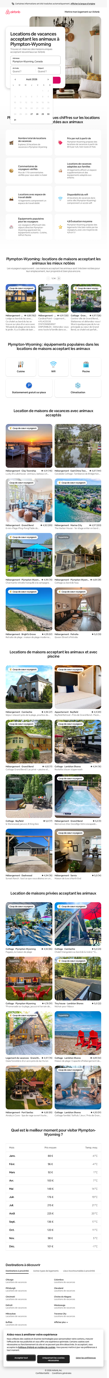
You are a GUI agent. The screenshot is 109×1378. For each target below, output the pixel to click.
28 (37, 114)
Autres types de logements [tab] (46, 1271)
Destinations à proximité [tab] (17, 1271)
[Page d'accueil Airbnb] (13, 11)
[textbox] (23, 71)
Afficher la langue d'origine (83, 3)
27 (32, 114)
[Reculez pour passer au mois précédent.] (15, 79)
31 (15, 120)
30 (48, 114)
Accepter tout (21, 1358)
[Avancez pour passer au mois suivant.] (48, 79)
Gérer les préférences (86, 1358)
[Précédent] (48, 278)
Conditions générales (61, 1373)
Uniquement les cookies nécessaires (53, 1359)
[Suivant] (58, 278)
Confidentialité (42, 1373)
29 (43, 114)
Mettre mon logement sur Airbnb (82, 11)
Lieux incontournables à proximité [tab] (79, 1271)
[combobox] (35, 61)
